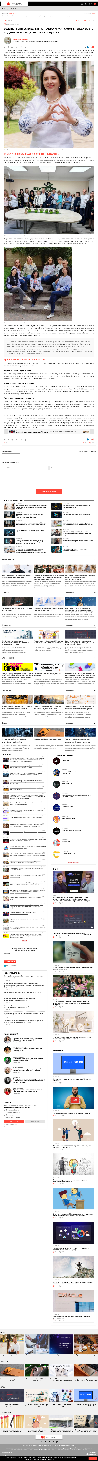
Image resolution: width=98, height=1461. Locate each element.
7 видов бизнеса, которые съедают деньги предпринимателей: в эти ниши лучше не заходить (78, 523)
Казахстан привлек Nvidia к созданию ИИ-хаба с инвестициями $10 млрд (20, 999)
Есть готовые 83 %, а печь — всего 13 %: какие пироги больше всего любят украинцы (26, 788)
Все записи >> (70, 560)
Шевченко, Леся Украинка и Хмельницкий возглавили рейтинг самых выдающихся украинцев (27, 803)
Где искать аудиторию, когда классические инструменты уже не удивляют (61, 1405)
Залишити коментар (49, 491)
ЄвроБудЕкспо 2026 (68, 853)
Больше (24, 941)
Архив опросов (8, 1127)
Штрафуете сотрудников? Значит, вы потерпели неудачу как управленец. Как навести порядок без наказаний (73, 1214)
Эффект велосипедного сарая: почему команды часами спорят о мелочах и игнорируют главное (61, 1430)
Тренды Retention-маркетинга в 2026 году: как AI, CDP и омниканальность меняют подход (71, 1249)
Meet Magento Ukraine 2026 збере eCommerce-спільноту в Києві (77, 796)
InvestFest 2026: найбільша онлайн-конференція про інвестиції (77, 772)
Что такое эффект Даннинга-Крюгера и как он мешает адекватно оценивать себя (36, 1430)
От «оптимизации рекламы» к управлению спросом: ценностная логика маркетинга (70, 1180)
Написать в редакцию (12, 442)
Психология (5, 1413)
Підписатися (10, 961)
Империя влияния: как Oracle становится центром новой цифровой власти (71, 1317)
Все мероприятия (73, 862)
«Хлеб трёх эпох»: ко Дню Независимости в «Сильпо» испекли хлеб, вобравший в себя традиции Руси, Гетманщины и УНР (27, 825)
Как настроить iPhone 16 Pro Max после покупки (36, 1379)
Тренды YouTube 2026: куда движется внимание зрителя (71, 1113)
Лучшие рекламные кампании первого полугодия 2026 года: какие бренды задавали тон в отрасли (73, 1038)
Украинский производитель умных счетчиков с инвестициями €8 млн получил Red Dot (27, 927)
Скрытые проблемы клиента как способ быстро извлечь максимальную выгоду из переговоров (31, 523)
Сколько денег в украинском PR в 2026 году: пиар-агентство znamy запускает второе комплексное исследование (26, 883)
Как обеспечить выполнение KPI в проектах (76, 514)
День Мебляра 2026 (68, 818)
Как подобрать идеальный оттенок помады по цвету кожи (23, 976)
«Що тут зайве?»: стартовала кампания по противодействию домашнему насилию (26, 869)
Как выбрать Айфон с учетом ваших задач (12, 1379)
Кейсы (2, 1387)
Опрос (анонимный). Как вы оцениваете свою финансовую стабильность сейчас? (20, 1106)
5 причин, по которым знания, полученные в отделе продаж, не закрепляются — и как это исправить (77, 533)
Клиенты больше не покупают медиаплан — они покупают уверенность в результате (72, 1146)
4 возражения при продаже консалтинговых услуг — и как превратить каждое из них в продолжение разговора (31, 507)
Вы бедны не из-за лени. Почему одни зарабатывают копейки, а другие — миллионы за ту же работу (73, 1283)
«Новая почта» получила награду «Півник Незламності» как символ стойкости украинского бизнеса (26, 766)
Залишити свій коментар (87, 451)
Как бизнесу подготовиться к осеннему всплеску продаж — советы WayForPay (26, 876)
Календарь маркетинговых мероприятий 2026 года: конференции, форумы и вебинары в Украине (28, 847)
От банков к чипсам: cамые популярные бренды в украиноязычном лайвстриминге (23, 913)
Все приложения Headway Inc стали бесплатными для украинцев (28, 832)
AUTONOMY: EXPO (67, 807)
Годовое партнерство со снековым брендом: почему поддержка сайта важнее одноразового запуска (36, 1405)
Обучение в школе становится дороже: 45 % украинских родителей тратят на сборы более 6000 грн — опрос (25, 861)
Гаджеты (4, 1361)
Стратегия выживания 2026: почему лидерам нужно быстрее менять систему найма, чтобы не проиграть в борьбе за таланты (31, 542)
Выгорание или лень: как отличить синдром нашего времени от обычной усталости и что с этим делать (12, 1430)
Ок (93, 1458)
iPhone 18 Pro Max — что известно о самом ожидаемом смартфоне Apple (61, 1379)
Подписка (95, 4)
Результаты (35, 1121)
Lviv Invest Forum (67, 783)
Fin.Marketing (66, 760)
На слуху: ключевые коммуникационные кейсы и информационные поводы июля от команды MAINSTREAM (72, 934)
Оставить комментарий (10, 1124)
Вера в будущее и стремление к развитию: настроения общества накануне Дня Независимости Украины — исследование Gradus (27, 854)
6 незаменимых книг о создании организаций (19, 992)
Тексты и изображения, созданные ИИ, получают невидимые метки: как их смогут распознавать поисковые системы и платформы (26, 906)
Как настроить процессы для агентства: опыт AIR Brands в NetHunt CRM (72, 1079)
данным (65, 389)
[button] (95, 560)
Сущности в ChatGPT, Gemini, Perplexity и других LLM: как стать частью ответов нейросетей (30, 531)
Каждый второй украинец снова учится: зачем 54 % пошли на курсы (27, 898)
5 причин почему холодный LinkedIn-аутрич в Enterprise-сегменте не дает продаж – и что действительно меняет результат (29, 516)
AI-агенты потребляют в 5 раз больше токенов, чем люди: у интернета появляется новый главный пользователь (26, 774)
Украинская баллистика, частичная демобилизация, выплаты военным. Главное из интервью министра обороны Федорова (24, 985)
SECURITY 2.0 (66, 842)
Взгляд (80, 20)
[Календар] (89, 4)
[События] (92, 4)
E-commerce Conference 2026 (71, 830)
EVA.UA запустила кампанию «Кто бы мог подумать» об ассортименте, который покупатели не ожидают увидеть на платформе (72, 1003)
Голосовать (14, 1121)
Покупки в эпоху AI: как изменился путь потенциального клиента (75, 549)
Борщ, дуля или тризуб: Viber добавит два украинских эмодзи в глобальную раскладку (27, 810)
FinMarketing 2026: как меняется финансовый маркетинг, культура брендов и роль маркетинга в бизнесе (28, 840)
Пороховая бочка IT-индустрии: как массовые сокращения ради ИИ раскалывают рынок (23, 1021)
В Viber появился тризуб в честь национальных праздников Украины (26, 818)
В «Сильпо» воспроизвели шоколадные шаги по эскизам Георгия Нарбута (27, 920)
